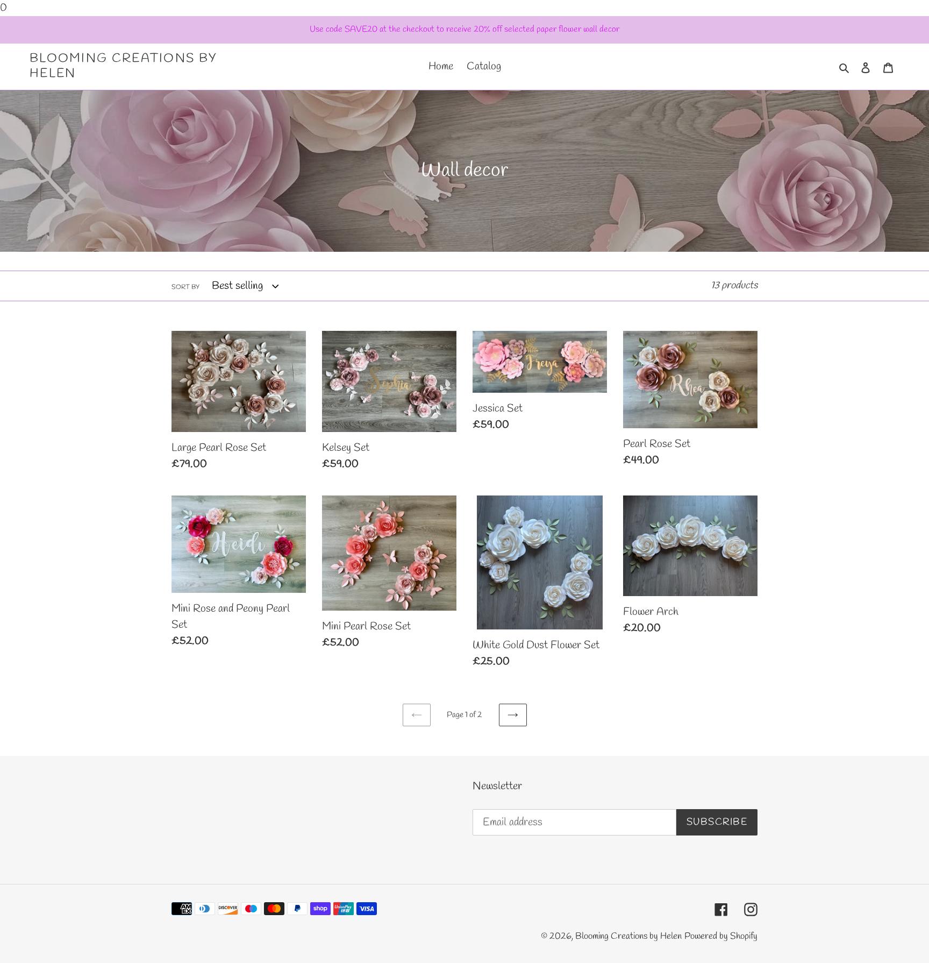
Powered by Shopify (721, 936)
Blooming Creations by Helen (123, 66)
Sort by (185, 287)
